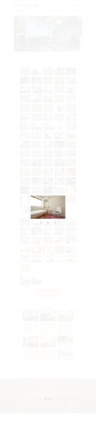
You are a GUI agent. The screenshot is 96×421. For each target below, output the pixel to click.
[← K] (41, 222)
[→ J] (55, 222)
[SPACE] (48, 222)
